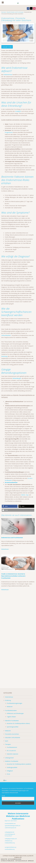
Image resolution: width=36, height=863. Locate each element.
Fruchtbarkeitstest (12, 747)
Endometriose (8, 74)
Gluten (23, 495)
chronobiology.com (10, 834)
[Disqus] (18, 616)
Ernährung (8, 700)
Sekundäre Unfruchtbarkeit (12, 737)
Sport (6, 741)
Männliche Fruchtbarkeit (12, 720)
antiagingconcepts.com (11, 838)
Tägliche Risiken (11, 717)
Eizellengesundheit (12, 767)
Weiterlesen (5, 549)
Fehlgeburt (10, 771)
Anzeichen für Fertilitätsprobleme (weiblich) (19, 764)
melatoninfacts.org (10, 843)
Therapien (8, 744)
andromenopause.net (10, 827)
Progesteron (9, 132)
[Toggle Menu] (2, 2)
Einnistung (4, 356)
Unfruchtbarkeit (6, 335)
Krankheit (18, 111)
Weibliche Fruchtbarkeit (11, 761)
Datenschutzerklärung (7, 861)
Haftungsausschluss (21, 861)
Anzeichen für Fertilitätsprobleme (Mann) (18, 723)
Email (3, 796)
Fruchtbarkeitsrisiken (11, 710)
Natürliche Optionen (12, 754)
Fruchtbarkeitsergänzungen (14, 703)
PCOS (8, 774)
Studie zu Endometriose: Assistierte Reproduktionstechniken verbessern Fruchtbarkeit (13, 576)
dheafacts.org (8, 840)
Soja (27, 495)
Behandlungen (17, 378)
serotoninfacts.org (9, 849)
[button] (10, 506)
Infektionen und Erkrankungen (15, 713)
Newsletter (4, 859)
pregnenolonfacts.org (10, 847)
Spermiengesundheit (12, 727)
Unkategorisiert (9, 758)
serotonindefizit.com (10, 823)
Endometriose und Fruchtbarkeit (12, 537)
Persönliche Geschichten (12, 734)
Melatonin (9, 706)
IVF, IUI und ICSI (11, 750)
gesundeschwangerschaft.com (12, 825)
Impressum (31, 861)
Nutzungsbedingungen (14, 859)
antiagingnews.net (9, 832)
